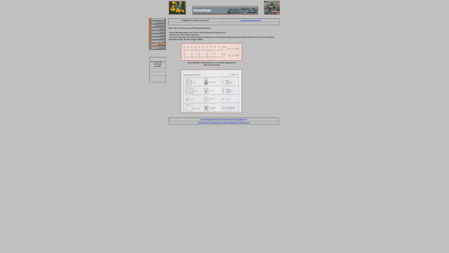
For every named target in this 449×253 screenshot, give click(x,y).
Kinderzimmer (203, 123)
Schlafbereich (240, 119)
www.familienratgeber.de (251, 20)
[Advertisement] (291, 53)
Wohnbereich (228, 119)
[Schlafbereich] (157, 32)
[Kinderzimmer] (157, 35)
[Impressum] (157, 48)
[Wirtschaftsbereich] (157, 41)
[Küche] (157, 26)
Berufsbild (211, 119)
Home (203, 119)
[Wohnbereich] (157, 29)
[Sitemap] (157, 22)
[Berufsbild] (157, 45)
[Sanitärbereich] (157, 38)
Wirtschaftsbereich (231, 123)
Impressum (244, 123)
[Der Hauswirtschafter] (157, 19)
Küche (218, 119)
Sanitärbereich (216, 123)
